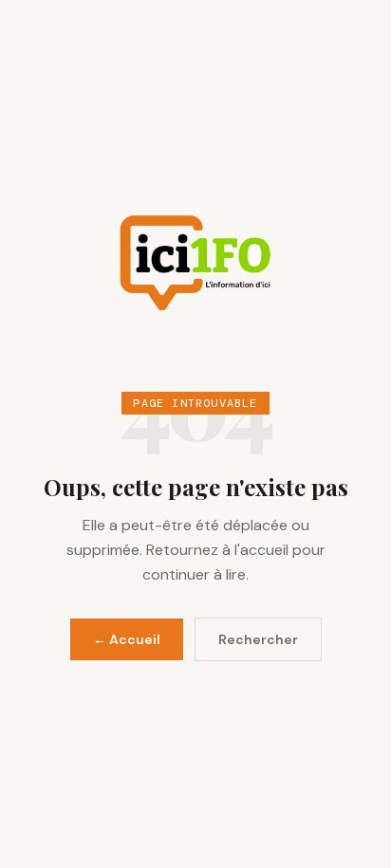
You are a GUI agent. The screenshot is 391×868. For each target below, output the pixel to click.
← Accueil (126, 639)
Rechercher (258, 639)
